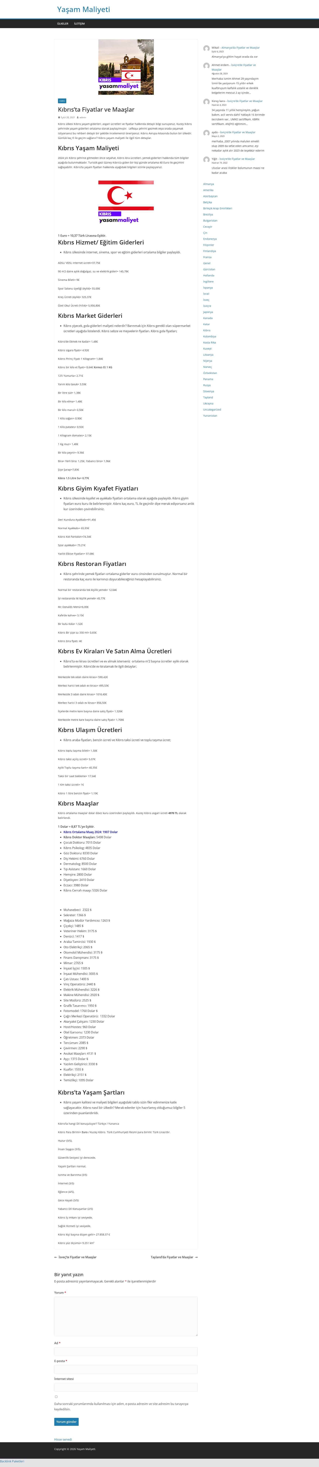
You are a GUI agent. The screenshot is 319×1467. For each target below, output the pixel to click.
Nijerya (207, 361)
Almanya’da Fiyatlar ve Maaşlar (241, 47)
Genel (206, 263)
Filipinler (208, 245)
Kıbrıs (62, 101)
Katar (206, 324)
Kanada (208, 318)
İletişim (79, 23)
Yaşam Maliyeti (83, 9)
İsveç (206, 300)
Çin (205, 232)
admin (83, 117)
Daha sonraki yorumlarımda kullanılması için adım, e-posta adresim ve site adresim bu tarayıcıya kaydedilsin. (121, 1406)
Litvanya (208, 354)
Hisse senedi (63, 1439)
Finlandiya (209, 251)
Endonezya (210, 239)
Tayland (208, 397)
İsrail (206, 293)
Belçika (207, 202)
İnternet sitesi (64, 1379)
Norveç (207, 367)
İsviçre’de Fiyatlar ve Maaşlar (245, 101)
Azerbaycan (210, 196)
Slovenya (208, 391)
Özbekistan (210, 373)
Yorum (60, 1293)
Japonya (208, 312)
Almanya (208, 184)
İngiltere (208, 281)
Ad (57, 1343)
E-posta (60, 1361)
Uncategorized (212, 409)
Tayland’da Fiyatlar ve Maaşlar (172, 1257)
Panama (208, 379)
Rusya (207, 385)
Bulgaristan (210, 220)
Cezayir (207, 226)
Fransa (207, 257)
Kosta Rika (209, 342)
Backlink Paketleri (12, 1461)
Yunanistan (210, 415)
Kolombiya (209, 336)
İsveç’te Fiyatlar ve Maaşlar (78, 1257)
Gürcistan (209, 269)
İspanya (208, 287)
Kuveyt (207, 348)
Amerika (208, 190)
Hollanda (208, 275)
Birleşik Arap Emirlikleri (217, 208)
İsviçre (207, 306)
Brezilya (208, 214)
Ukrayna (208, 403)
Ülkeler (62, 23)
